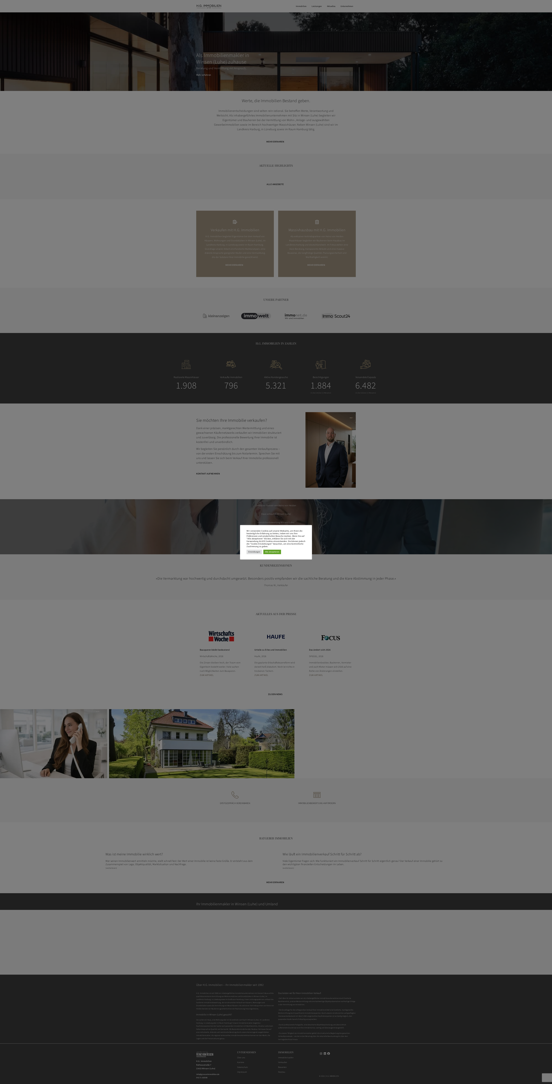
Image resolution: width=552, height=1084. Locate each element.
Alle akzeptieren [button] (272, 552)
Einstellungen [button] (254, 552)
